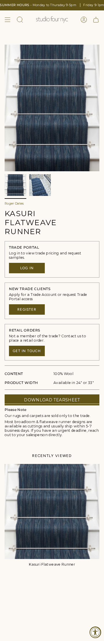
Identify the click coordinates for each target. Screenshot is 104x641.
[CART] (96, 19)
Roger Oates (14, 203)
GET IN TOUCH (27, 351)
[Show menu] (7, 19)
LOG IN (27, 268)
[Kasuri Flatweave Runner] (52, 511)
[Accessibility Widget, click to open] (95, 632)
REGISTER (26, 309)
